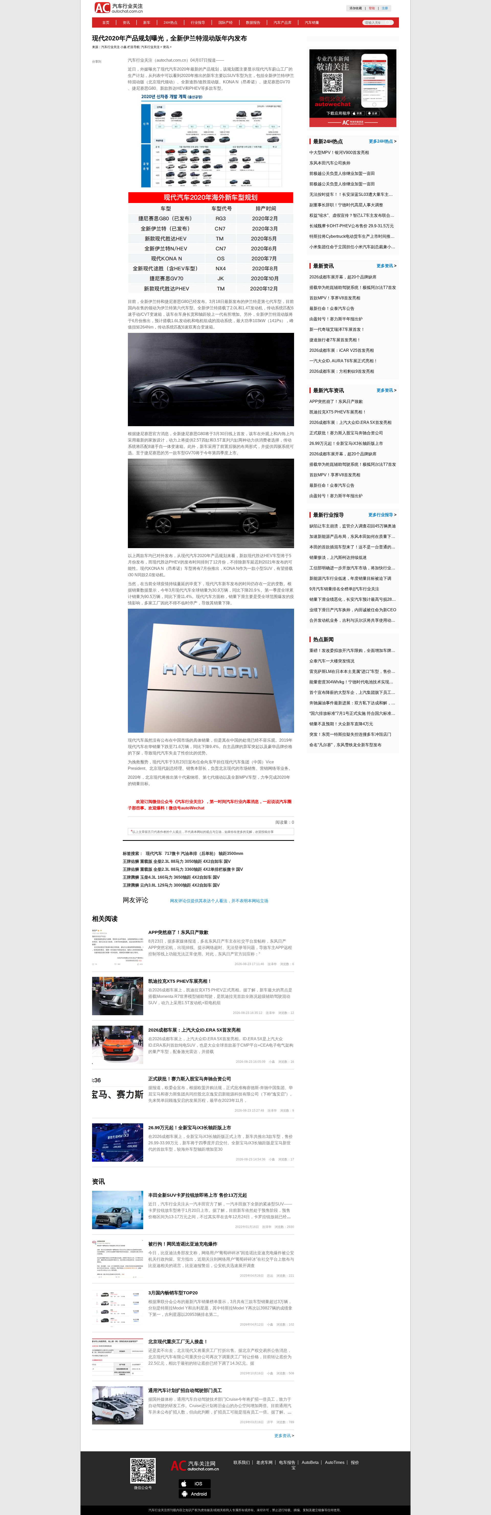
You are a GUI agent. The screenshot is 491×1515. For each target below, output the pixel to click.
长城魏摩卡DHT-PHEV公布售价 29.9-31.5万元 (351, 226)
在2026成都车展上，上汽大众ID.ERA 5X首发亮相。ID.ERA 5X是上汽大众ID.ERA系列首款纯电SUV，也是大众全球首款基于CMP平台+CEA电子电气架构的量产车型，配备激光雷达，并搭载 (220, 1045)
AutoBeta (310, 1462)
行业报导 (198, 22)
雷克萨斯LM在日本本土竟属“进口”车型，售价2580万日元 (361, 671)
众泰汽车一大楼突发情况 (331, 661)
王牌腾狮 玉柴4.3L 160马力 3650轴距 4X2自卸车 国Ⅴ (171, 877)
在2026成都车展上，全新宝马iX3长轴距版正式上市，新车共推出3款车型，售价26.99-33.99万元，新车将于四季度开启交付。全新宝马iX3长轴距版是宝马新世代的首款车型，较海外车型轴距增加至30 (220, 1142)
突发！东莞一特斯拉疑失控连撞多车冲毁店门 (350, 734)
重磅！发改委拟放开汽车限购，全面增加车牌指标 (354, 650)
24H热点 (170, 22)
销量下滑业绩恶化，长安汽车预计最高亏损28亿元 (354, 599)
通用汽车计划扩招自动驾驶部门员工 (185, 1390)
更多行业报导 (381, 515)
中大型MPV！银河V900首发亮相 (339, 152)
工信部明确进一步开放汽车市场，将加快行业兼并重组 (358, 568)
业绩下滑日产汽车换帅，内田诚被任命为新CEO (352, 610)
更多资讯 (282, 1435)
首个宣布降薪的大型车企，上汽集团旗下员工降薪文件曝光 (362, 692)
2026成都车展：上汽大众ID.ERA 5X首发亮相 (194, 1030)
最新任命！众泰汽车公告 (331, 308)
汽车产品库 (283, 22)
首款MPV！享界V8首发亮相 (334, 298)
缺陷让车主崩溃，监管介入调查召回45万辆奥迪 (352, 526)
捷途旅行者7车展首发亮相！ (335, 340)
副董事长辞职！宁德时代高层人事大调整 (346, 205)
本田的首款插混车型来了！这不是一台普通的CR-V (355, 547)
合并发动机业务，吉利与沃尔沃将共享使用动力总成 (356, 620)
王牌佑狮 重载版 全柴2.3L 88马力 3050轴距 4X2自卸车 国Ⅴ (177, 861)
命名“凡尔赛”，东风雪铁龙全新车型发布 (345, 745)
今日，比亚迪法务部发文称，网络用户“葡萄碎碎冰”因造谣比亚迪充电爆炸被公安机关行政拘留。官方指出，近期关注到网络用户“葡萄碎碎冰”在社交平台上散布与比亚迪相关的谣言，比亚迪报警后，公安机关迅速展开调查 (221, 1259)
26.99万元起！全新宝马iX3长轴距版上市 (189, 1127)
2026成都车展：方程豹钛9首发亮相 (341, 371)
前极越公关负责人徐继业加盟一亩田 (342, 173)
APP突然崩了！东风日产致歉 (178, 932)
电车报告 (287, 1462)
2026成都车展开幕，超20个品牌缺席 (342, 277)
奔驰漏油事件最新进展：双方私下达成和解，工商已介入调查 (364, 703)
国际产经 (225, 22)
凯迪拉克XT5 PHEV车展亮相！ (180, 981)
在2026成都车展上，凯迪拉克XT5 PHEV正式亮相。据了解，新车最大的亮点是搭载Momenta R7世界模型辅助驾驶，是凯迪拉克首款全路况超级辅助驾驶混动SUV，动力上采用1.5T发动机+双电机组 (220, 996)
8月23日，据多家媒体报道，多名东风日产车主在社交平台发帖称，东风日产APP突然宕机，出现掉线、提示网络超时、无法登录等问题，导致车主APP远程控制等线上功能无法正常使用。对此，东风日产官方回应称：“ (220, 947)
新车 (146, 22)
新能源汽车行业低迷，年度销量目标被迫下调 (350, 578)
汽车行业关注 (110, 47)
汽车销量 (312, 22)
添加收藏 (356, 8)
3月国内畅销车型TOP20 (173, 1292)
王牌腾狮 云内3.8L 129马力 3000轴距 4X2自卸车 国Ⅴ (171, 885)
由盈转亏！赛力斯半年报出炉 (336, 319)
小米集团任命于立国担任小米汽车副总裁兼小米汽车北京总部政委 (368, 247)
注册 (385, 8)
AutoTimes (334, 1462)
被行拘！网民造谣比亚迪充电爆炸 (182, 1244)
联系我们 (241, 1462)
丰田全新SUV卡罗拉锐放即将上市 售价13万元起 (197, 1195)
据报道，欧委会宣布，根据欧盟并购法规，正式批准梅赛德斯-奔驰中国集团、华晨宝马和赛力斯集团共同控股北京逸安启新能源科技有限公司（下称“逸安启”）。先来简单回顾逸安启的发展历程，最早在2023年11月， (221, 1094)
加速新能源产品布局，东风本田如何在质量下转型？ (356, 536)
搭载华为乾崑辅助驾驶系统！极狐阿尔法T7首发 (352, 287)
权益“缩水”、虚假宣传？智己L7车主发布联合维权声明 (358, 215)
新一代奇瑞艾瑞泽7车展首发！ (337, 329)
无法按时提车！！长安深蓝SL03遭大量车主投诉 (353, 194)
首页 (105, 22)
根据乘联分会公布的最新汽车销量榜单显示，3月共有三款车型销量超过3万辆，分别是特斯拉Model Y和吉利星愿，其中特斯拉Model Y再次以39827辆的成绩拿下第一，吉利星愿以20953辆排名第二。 (220, 1308)
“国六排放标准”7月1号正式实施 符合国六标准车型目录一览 (362, 713)
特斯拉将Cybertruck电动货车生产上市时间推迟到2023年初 (362, 236)
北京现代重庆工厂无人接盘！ (178, 1341)
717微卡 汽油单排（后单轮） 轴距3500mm (204, 853)
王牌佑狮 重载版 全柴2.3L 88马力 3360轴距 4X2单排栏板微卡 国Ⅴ (183, 869)
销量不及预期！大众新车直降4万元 (341, 724)
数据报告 (253, 22)
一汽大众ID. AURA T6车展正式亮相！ (343, 361)
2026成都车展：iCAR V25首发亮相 (341, 350)
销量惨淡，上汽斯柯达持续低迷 (338, 557)
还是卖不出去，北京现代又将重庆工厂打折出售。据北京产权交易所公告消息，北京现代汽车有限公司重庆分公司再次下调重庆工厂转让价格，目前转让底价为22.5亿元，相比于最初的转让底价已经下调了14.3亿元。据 (220, 1356)
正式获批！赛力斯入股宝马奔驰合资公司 (189, 1078)
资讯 (126, 22)
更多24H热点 (381, 141)
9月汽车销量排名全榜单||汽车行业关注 (344, 589)
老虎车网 (264, 1462)
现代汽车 (154, 853)
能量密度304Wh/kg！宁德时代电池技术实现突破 (353, 682)
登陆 (372, 8)
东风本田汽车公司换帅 (329, 163)
